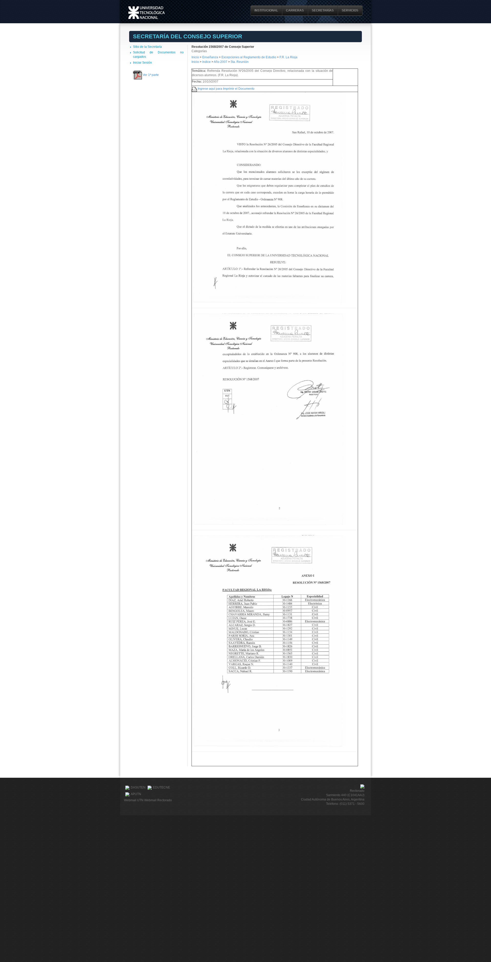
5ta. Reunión (240, 62)
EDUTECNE (161, 787)
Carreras (295, 10)
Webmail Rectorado (158, 800)
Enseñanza (210, 57)
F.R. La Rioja (288, 57)
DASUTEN (138, 787)
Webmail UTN (133, 800)
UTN (146, 12)
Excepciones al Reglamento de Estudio (248, 57)
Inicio (195, 57)
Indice (206, 62)
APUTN (136, 794)
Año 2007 (220, 62)
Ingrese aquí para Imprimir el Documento (226, 88)
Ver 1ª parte (151, 75)
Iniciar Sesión (142, 62)
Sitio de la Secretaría (147, 47)
